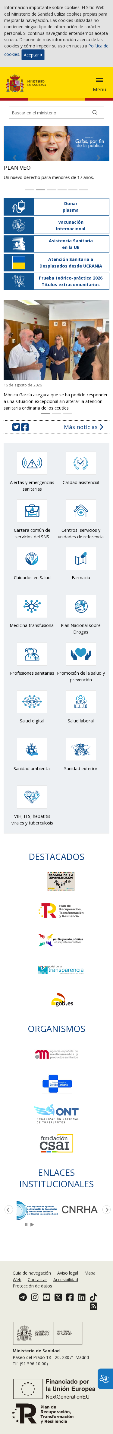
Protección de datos (32, 1286)
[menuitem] (32, 1273)
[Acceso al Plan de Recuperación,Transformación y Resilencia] (61, 903)
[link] (38, 1203)
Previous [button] (8, 1203)
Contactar (37, 1279)
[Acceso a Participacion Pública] (61, 933)
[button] (99, 80)
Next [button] (105, 1203)
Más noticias (81, 420)
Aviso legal (67, 1273)
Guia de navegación (32, 1273)
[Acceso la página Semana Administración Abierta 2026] (61, 874)
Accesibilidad (65, 1279)
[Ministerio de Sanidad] (28, 83)
